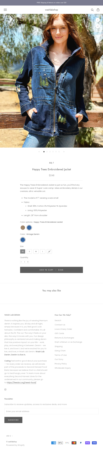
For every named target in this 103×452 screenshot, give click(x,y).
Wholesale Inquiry (63, 368)
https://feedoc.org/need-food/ (21, 382)
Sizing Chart (60, 350)
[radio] (22, 227)
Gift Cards (59, 333)
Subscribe (13, 420)
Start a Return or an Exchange (68, 342)
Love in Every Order (63, 329)
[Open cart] (98, 9)
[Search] (92, 9)
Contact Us (60, 324)
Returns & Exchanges (64, 337)
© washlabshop (11, 441)
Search (58, 320)
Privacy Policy (61, 363)
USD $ (8, 436)
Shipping (59, 346)
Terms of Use (61, 355)
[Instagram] (5, 389)
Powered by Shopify (15, 445)
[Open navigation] (5, 10)
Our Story (59, 359)
